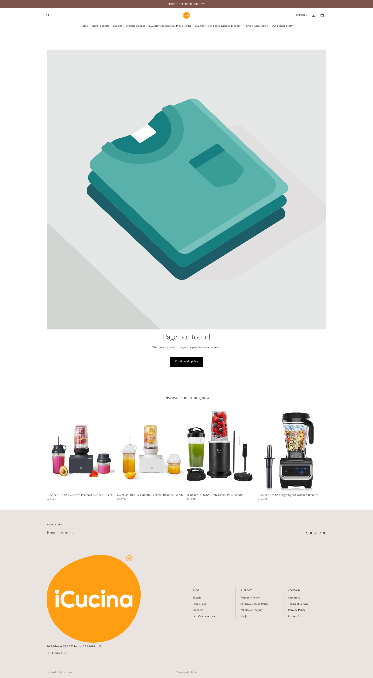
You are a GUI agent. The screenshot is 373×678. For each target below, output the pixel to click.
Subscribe (316, 533)
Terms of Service (298, 604)
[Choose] (109, 485)
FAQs (243, 616)
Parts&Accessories (204, 616)
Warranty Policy (250, 598)
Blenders (198, 610)
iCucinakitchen (63, 672)
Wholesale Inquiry (251, 610)
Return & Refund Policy (254, 604)
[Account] (313, 15)
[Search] (48, 15)
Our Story (294, 598)
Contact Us (295, 616)
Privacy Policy (296, 610)
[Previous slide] (52, 449)
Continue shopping (186, 361)
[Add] (250, 485)
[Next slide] (109, 449)
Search (197, 598)
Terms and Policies (186, 672)
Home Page (199, 604)
